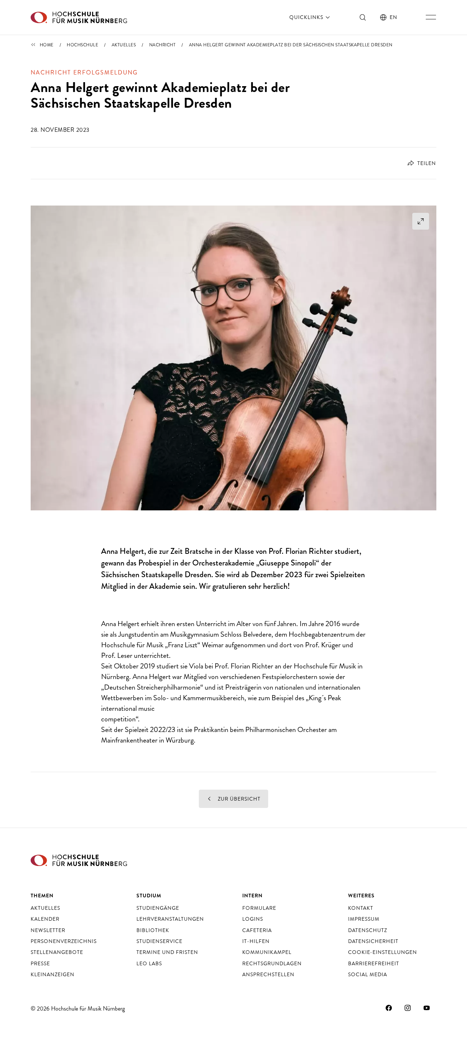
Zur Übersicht (238, 798)
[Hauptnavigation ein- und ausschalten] (431, 17)
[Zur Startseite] (79, 17)
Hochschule (82, 44)
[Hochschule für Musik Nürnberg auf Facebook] (388, 1007)
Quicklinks (307, 17)
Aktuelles (124, 44)
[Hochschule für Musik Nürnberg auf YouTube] (426, 1007)
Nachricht (162, 44)
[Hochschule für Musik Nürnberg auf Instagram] (407, 1007)
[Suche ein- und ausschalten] (363, 17)
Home (47, 44)
